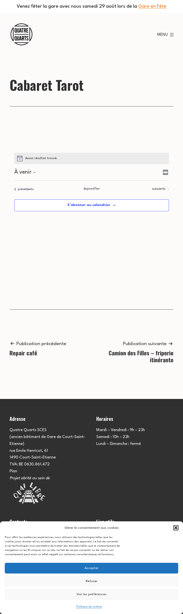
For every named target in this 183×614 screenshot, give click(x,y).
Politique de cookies (89, 606)
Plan (13, 471)
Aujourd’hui (92, 188)
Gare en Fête (152, 6)
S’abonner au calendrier (88, 205)
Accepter (91, 568)
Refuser (91, 581)
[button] (175, 527)
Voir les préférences (91, 594)
